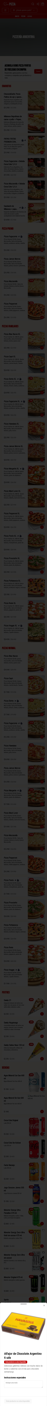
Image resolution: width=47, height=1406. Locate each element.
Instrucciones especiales (15, 1377)
